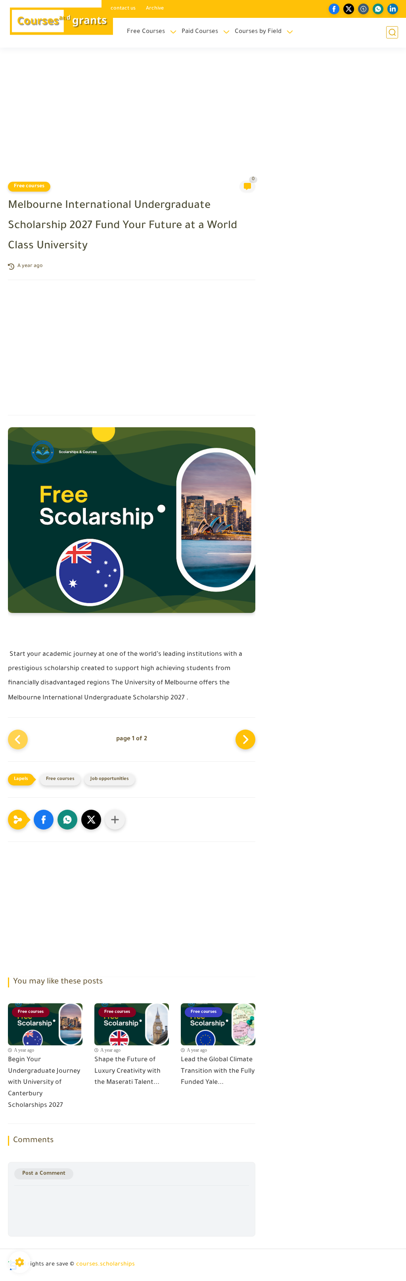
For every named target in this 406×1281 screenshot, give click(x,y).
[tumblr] (363, 9)
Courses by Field (258, 32)
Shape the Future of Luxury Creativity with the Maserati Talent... (127, 1071)
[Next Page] (245, 739)
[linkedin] (392, 9)
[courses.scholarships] (61, 23)
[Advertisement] (203, 119)
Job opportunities (109, 779)
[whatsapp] (378, 9)
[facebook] (334, 9)
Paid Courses (200, 32)
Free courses (29, 186)
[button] (44, 820)
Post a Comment (43, 1174)
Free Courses (146, 32)
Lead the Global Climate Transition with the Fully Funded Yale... (218, 1071)
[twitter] (348, 9)
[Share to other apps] (115, 820)
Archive (155, 9)
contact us (123, 9)
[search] (392, 32)
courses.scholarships (105, 1265)
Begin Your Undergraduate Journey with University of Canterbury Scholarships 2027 (44, 1082)
